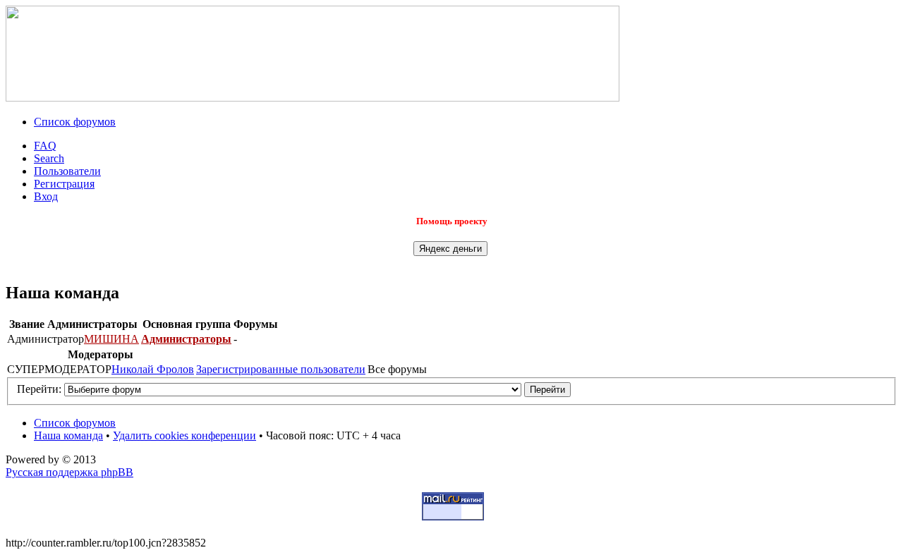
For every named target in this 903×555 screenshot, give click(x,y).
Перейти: (39, 389)
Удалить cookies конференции (184, 435)
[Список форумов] (312, 98)
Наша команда (68, 435)
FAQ (45, 146)
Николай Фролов (152, 369)
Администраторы (186, 339)
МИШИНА (111, 339)
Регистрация (64, 184)
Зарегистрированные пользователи (280, 369)
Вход (46, 196)
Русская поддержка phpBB (69, 472)
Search (49, 158)
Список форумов (75, 122)
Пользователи (67, 171)
